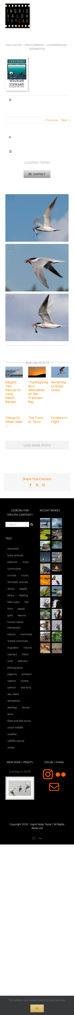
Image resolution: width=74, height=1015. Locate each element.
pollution (27, 674)
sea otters (13, 694)
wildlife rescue (15, 740)
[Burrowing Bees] (56, 648)
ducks (11, 588)
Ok (37, 1008)
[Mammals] (45, 602)
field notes (13, 601)
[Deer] (45, 636)
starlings (12, 707)
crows (24, 575)
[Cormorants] (56, 614)
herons (22, 615)
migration (12, 647)
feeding (23, 595)
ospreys (12, 654)
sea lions (26, 687)
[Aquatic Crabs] (45, 568)
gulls (10, 615)
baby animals (15, 555)
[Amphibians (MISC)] (56, 544)
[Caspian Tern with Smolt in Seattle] (37, 246)
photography (15, 667)
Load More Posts (37, 445)
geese (21, 608)
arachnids (13, 548)
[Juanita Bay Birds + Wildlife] (45, 546)
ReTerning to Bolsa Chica (58, 386)
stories (26, 707)
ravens (25, 680)
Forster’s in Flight (59, 420)
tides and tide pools (19, 720)
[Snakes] (45, 534)
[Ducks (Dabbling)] (45, 625)
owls (10, 660)
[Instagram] (48, 774)
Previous (52, 120)
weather (12, 734)
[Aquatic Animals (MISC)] (56, 567)
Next (64, 120)
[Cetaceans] (45, 523)
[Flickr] (61, 774)
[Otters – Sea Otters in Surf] (56, 523)
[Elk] (56, 625)
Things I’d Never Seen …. (13, 421)
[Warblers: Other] (45, 591)
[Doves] (45, 614)
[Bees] (45, 580)
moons (27, 647)
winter (11, 747)
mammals (26, 634)
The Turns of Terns (35, 420)
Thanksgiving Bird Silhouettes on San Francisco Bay (38, 392)
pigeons (12, 674)
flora (10, 608)
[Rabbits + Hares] (56, 534)
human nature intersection (15, 624)
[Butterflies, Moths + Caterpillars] (56, 580)
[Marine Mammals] (56, 591)
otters (25, 654)
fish (26, 601)
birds (26, 561)
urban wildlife (15, 727)
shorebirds (13, 700)
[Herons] (56, 602)
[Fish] (56, 557)
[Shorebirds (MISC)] (45, 557)
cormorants (14, 568)
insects (11, 634)
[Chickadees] (45, 648)
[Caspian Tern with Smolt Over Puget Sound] (37, 196)
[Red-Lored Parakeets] (56, 636)
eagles (23, 588)
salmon (11, 687)
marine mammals (17, 640)
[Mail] (54, 787)
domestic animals (17, 581)
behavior (12, 561)
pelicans (22, 660)
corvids (11, 575)
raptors (11, 680)
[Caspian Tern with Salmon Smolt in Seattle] (37, 296)
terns (10, 714)
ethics (10, 595)
